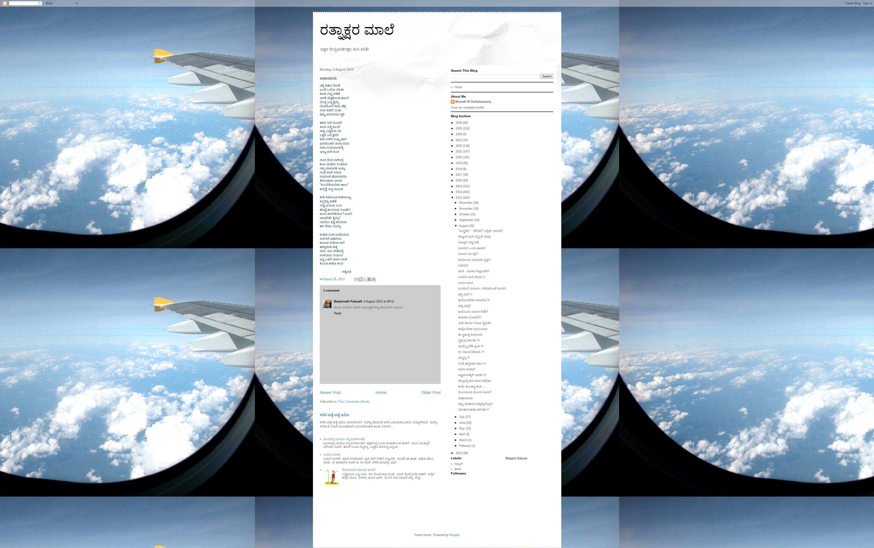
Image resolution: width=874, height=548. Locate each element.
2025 (459, 128)
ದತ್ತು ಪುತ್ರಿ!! (464, 305)
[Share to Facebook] (369, 279)
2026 (459, 122)
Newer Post (330, 392)
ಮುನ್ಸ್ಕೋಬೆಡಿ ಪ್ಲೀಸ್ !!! (471, 346)
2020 (459, 157)
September (466, 220)
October (464, 214)
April (462, 434)
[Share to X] (365, 279)
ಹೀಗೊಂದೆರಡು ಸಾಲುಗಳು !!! (474, 300)
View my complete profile (467, 107)
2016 (459, 180)
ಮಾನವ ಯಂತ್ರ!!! (468, 254)
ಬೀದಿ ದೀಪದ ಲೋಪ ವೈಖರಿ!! (474, 323)
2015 (459, 186)
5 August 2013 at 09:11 (379, 301)
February (465, 445)
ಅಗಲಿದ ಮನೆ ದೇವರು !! (471, 277)
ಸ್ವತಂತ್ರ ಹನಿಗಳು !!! (469, 340)
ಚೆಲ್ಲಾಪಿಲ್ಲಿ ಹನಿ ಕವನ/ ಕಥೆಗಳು (474, 381)
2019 (459, 163)
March (463, 440)
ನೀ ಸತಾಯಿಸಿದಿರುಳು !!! (471, 352)
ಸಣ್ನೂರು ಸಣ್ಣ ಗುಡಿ (468, 242)
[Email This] (356, 279)
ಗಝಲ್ (459, 464)
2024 (459, 134)
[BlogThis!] (360, 279)
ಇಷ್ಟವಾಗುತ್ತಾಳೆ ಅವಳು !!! (472, 375)
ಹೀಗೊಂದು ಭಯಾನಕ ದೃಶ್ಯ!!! (474, 259)
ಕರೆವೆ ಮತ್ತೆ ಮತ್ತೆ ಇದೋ (334, 415)
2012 (459, 453)
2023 (459, 140)
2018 (459, 169)
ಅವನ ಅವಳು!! (466, 369)
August (464, 226)
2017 (459, 174)
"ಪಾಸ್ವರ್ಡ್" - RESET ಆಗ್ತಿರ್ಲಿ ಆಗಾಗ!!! (480, 231)
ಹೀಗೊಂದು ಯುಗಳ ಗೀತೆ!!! (473, 311)
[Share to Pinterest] (373, 279)
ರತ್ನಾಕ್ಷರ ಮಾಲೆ (357, 30)
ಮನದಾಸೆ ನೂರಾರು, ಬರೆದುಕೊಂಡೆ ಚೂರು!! (482, 288)
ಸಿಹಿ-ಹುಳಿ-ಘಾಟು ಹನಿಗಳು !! (473, 409)
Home (381, 392)
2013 (459, 197)
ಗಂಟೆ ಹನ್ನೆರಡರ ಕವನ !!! (472, 363)
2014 (459, 192)
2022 (459, 145)
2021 (459, 151)
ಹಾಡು (458, 469)
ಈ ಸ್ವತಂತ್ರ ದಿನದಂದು (470, 334)
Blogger (454, 535)
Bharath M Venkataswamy (473, 101)
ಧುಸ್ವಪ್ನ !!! (464, 357)
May (462, 428)
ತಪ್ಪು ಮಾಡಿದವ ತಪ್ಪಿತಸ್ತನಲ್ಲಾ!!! (475, 404)
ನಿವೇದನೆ (463, 265)
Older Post (431, 392)
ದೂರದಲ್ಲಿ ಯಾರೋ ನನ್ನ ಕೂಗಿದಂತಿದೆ (344, 439)
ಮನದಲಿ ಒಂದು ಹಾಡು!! (471, 248)
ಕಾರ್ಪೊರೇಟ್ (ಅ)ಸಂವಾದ (472, 329)
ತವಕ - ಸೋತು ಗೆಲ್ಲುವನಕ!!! (473, 271)
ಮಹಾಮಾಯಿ (465, 398)
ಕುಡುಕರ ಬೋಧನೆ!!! (469, 317)
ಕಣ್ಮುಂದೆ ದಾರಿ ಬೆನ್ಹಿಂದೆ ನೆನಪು (474, 236)
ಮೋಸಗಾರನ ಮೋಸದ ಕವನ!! (359, 470)
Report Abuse (516, 458)
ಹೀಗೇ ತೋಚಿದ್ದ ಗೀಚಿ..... (472, 386)
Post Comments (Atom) (353, 401)
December (466, 202)
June (462, 422)
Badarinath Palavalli (348, 301)
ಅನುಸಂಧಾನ (465, 282)
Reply (338, 313)
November (466, 208)
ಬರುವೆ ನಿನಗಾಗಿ (331, 454)
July (462, 417)
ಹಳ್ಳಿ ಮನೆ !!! (465, 294)
